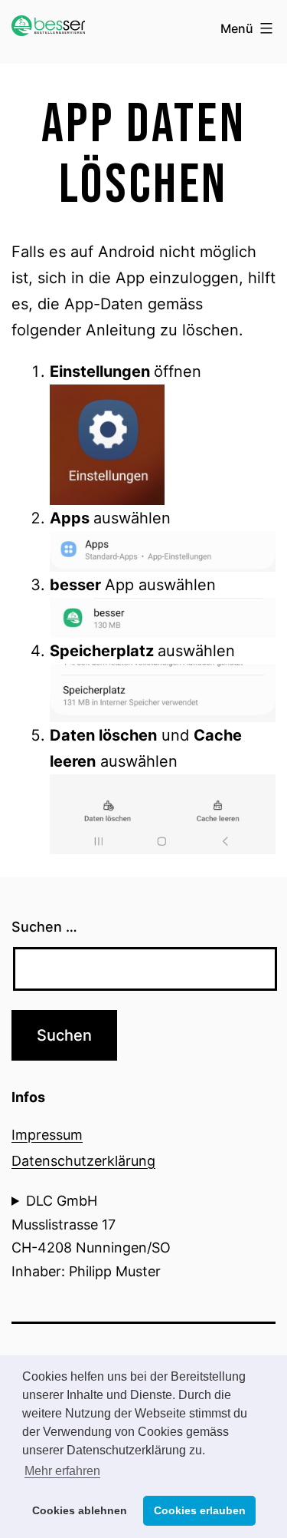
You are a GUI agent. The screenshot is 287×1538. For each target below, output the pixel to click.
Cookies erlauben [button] (200, 1510)
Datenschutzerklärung (83, 1161)
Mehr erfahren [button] (62, 1470)
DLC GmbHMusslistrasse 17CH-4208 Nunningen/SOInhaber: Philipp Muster (91, 1236)
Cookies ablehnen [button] (79, 1510)
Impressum (47, 1135)
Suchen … (44, 927)
